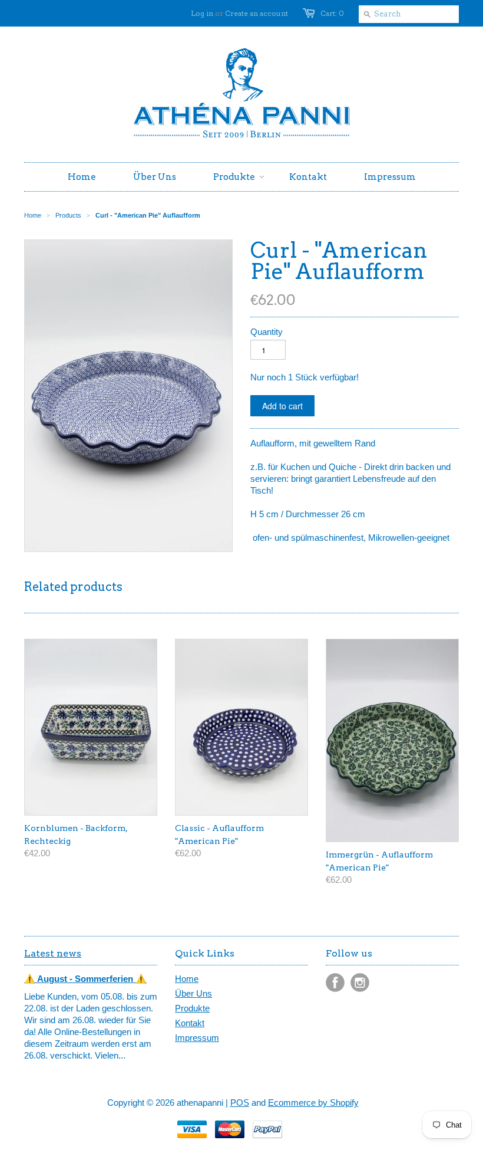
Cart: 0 (332, 13)
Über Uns (193, 993)
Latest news (52, 953)
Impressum (197, 1038)
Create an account (256, 13)
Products (68, 215)
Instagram (359, 982)
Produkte (192, 1008)
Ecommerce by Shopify (313, 1103)
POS (239, 1103)
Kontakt (189, 1023)
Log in (202, 13)
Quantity (266, 332)
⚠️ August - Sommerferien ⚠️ (85, 979)
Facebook (335, 982)
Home (187, 979)
